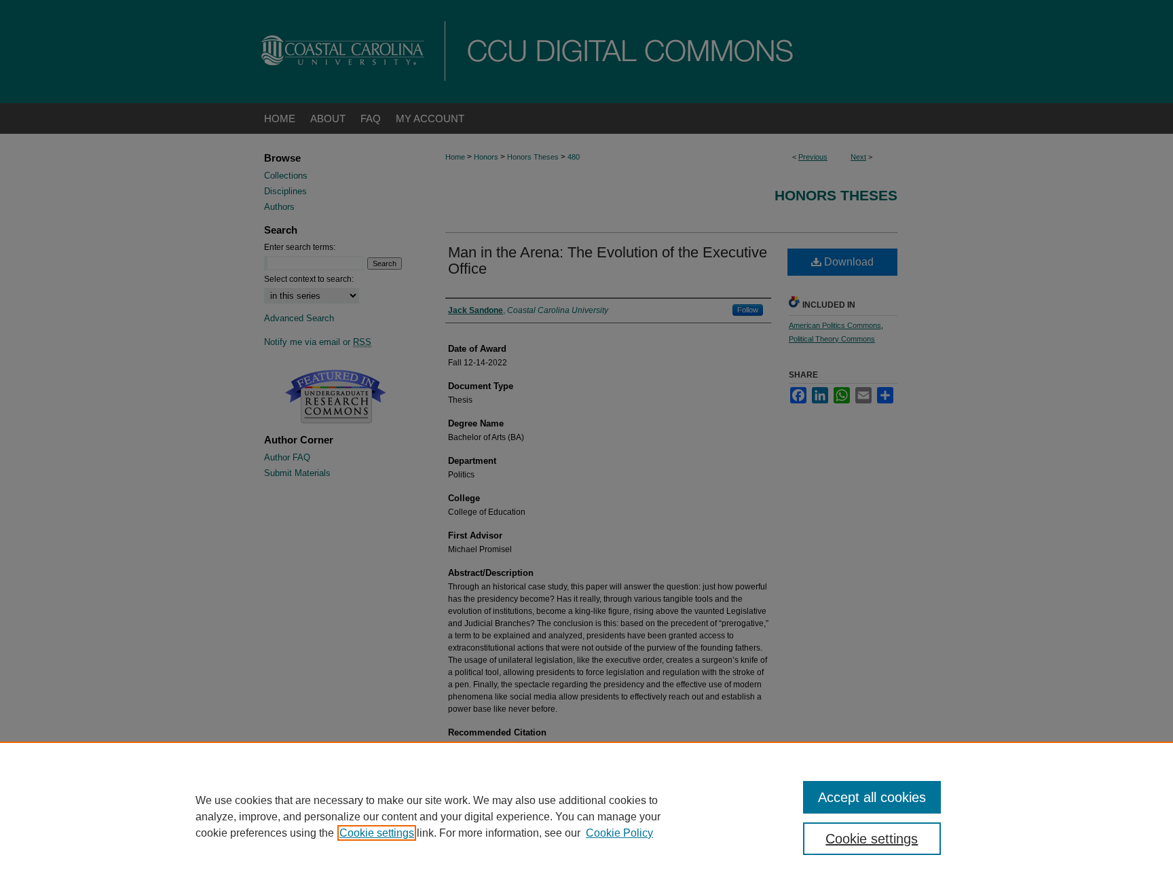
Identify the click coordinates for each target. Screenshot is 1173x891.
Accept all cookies (872, 797)
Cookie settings (376, 833)
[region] (586, 816)
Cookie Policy (619, 833)
